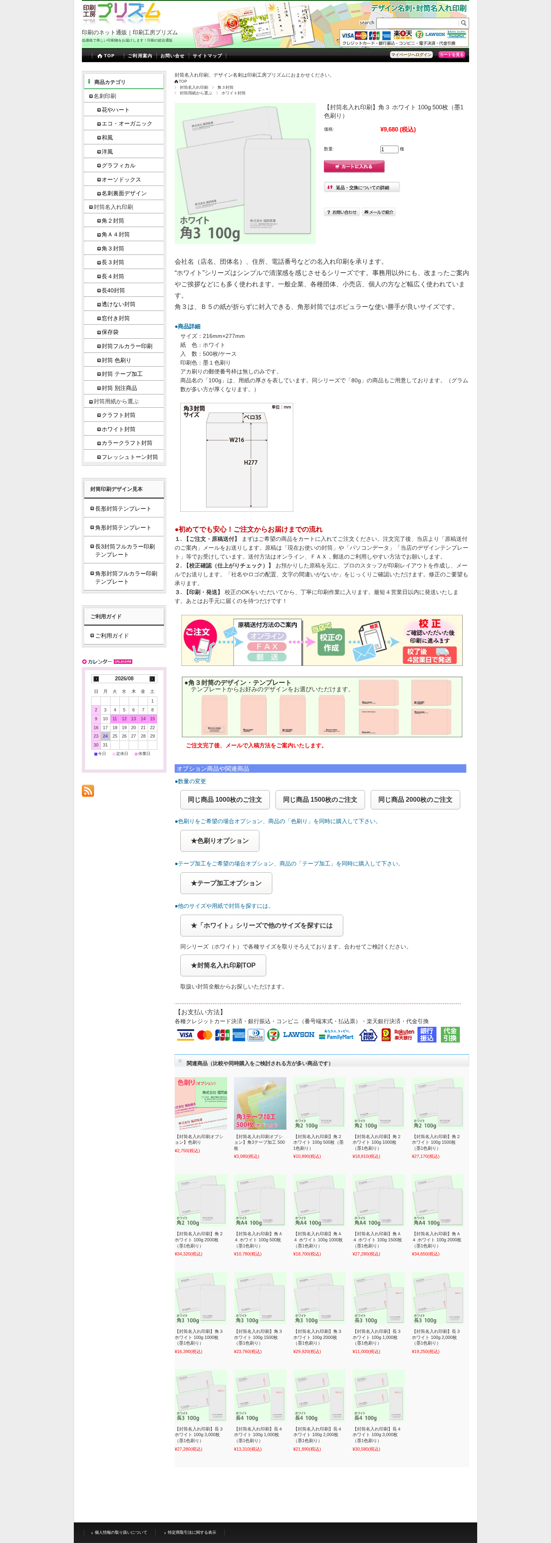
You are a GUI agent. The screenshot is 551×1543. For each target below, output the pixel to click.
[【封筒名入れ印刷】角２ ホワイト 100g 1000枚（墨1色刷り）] (379, 1103)
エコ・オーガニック (127, 124)
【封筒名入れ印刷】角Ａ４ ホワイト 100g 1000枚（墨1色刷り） (318, 1239)
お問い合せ (173, 55)
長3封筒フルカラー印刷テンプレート (125, 550)
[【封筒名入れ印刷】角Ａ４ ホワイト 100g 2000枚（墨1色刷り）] (438, 1200)
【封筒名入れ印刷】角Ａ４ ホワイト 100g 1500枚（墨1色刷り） (377, 1239)
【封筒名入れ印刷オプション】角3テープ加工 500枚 (259, 1142)
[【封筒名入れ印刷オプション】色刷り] (201, 1103)
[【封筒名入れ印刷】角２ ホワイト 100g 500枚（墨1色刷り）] (319, 1103)
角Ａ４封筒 (116, 234)
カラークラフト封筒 (127, 443)
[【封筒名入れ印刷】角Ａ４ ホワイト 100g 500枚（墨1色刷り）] (260, 1200)
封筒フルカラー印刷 (127, 346)
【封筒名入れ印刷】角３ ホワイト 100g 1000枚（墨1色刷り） (199, 1337)
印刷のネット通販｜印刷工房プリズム (130, 32)
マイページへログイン (411, 54)
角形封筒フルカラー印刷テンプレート (126, 577)
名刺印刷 (105, 96)
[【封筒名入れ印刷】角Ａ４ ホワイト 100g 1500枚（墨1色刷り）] (379, 1200)
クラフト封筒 (119, 415)
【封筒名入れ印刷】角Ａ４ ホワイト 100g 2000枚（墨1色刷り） (436, 1239)
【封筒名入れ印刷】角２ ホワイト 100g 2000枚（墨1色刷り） (199, 1239)
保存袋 (110, 332)
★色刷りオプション (220, 840)
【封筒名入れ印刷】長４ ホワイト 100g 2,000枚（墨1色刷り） (317, 1434)
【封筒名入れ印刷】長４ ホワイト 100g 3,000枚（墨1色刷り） (377, 1434)
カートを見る (452, 54)
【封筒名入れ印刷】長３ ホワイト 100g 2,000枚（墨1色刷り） (436, 1337)
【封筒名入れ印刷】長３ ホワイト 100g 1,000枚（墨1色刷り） (377, 1337)
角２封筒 (113, 221)
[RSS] (88, 792)
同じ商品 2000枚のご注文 (415, 799)
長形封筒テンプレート (123, 508)
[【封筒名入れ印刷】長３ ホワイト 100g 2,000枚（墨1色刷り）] (438, 1298)
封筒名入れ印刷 (194, 87)
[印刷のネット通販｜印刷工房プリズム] (121, 24)
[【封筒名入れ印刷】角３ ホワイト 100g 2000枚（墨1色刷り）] (319, 1298)
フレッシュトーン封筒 (130, 457)
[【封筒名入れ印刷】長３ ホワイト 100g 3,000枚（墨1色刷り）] (201, 1396)
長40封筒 (113, 291)
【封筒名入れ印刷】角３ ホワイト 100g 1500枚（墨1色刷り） (258, 1337)
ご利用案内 (140, 55)
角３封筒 (225, 87)
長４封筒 (113, 276)
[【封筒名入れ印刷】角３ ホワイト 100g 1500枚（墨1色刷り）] (260, 1298)
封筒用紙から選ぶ (196, 93)
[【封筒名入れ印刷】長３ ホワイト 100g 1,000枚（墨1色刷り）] (379, 1298)
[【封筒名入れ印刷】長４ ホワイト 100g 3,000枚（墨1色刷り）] (379, 1396)
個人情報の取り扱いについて (121, 1532)
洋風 (107, 152)
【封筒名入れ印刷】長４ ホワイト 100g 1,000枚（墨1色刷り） (258, 1434)
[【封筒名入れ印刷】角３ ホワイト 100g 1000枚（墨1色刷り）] (201, 1298)
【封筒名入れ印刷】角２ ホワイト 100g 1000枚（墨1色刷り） (377, 1142)
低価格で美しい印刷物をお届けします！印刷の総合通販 (127, 40)
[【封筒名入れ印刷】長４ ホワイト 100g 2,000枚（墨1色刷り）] (319, 1396)
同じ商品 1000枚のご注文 (225, 799)
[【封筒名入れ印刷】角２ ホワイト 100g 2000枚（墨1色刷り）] (201, 1200)
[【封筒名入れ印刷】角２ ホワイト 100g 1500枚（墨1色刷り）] (438, 1103)
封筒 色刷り (116, 360)
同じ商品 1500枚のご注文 (320, 799)
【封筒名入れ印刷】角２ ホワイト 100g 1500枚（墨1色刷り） (436, 1142)
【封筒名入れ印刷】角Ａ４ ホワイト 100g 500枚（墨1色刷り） (258, 1239)
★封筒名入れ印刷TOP (223, 965)
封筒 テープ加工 (122, 374)
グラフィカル (119, 166)
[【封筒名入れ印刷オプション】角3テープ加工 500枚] (260, 1103)
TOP (109, 55)
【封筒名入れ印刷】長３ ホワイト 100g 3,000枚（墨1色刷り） (199, 1434)
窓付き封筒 (116, 318)
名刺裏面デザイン (124, 193)
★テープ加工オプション (226, 883)
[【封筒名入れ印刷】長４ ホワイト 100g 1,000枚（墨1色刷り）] (260, 1396)
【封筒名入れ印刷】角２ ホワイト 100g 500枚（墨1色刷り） (318, 1142)
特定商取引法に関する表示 (192, 1532)
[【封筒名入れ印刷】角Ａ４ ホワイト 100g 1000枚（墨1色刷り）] (319, 1200)
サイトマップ (207, 55)
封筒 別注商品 (119, 388)
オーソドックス (121, 180)
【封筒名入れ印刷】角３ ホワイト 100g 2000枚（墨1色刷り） (317, 1337)
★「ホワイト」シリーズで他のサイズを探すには (262, 925)
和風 (107, 138)
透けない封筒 (119, 304)
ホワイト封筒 (233, 93)
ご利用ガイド (112, 635)
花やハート (116, 110)
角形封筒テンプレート (123, 527)
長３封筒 (113, 262)
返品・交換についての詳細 (362, 187)
